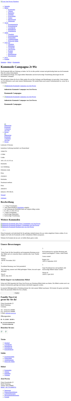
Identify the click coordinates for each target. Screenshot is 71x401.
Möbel (6, 8)
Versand (3, 195)
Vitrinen (10, 11)
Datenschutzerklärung (10, 392)
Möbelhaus (11, 46)
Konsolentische (12, 26)
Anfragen (3, 198)
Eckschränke (12, 16)
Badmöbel (11, 13)
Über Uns (7, 42)
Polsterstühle (12, 37)
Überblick (11, 34)
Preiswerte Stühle (13, 41)
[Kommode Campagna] (20, 86)
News (6, 57)
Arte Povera (11, 49)
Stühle (6, 33)
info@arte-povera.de (10, 313)
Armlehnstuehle (9, 360)
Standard (7, 343)
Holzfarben (20, 207)
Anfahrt (10, 52)
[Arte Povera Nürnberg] (10, 1)
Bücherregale (12, 19)
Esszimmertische (13, 24)
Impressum (7, 390)
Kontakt (10, 51)
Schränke (11, 14)
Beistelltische (12, 29)
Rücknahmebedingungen (11, 395)
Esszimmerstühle (13, 36)
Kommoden (11, 9)
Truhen (10, 18)
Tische (6, 23)
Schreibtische (12, 31)
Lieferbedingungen (10, 393)
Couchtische (11, 28)
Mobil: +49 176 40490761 (8, 387)
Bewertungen (12, 56)
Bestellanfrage (12, 54)
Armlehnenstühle (13, 39)
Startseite (7, 6)
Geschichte (11, 47)
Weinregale (11, 21)
